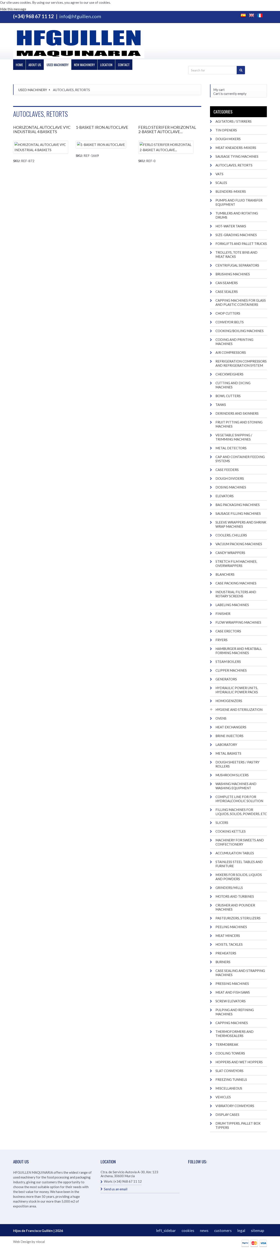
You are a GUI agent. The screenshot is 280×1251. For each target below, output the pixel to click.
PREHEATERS (225, 953)
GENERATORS (226, 679)
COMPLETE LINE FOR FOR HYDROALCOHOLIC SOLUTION (239, 799)
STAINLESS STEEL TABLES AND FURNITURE (239, 864)
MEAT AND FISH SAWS (232, 992)
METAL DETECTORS (231, 448)
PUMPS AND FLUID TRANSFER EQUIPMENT (238, 202)
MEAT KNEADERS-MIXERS (235, 148)
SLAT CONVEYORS (229, 1071)
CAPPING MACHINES (231, 1023)
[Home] (78, 43)
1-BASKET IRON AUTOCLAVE (102, 127)
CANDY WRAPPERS (230, 553)
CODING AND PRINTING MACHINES (234, 342)
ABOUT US (34, 64)
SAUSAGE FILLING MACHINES (238, 513)
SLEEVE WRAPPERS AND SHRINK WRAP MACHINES (240, 524)
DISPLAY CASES (227, 1115)
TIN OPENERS (226, 130)
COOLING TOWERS (230, 1053)
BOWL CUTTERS (228, 396)
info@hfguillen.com (80, 16)
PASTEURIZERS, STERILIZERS (238, 918)
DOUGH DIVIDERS (229, 478)
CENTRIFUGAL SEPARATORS (237, 265)
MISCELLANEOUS (228, 1088)
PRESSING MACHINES (232, 984)
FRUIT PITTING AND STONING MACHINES (238, 424)
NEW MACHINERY (84, 64)
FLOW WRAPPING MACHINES (238, 622)
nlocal (40, 1242)
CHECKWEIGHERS (229, 374)
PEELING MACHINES (231, 927)
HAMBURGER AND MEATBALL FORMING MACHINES (238, 651)
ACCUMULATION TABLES (234, 853)
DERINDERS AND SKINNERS (237, 413)
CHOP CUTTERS (227, 313)
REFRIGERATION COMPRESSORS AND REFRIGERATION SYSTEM (241, 363)
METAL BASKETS (228, 753)
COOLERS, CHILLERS (231, 535)
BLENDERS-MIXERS (230, 191)
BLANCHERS (224, 574)
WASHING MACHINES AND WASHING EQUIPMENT (235, 786)
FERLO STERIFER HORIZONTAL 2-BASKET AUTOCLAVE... (167, 129)
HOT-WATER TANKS (230, 226)
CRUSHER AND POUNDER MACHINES (235, 907)
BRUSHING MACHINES (232, 274)
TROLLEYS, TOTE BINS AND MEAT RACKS (236, 254)
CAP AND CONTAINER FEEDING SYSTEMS (240, 459)
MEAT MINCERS (227, 936)
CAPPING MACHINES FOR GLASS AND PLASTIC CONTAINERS (240, 302)
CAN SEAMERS (226, 283)
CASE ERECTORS (228, 631)
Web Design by (24, 1242)
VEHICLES (223, 1097)
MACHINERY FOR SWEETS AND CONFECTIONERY (239, 842)
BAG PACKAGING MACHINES (237, 505)
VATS (219, 174)
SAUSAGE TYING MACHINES (236, 156)
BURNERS (222, 962)
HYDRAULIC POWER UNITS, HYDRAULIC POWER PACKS (236, 690)
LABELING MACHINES (232, 605)
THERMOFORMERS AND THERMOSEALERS (234, 1034)
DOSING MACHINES (230, 487)
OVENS (220, 718)
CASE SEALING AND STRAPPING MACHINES (240, 973)
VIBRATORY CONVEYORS (234, 1106)
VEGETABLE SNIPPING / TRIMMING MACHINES (233, 437)
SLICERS (221, 823)
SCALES (221, 183)
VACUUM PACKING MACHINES (238, 544)
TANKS (220, 405)
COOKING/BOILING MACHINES (239, 331)
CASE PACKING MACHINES (235, 583)
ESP (243, 15)
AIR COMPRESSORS (230, 352)
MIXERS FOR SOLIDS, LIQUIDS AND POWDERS (238, 877)
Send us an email (115, 1189)
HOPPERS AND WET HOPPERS (239, 1062)
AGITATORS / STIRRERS (233, 121)
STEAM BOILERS (228, 662)
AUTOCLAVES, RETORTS (233, 165)
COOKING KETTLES (230, 831)
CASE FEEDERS (227, 470)
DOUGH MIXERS (228, 139)
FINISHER (222, 614)
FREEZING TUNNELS (231, 1079)
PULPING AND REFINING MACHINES (234, 1012)
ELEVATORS (224, 496)
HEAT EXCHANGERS (230, 727)
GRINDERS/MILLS (229, 888)
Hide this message (13, 9)
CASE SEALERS (226, 292)
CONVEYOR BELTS (229, 322)
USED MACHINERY (57, 64)
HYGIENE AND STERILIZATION (238, 709)
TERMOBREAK (226, 1044)
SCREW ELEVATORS (230, 1001)
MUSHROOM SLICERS (232, 775)
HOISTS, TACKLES (229, 944)
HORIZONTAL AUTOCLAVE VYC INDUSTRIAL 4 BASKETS (41, 129)
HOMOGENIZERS (228, 701)
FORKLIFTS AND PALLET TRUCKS (241, 244)
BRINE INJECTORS (229, 736)
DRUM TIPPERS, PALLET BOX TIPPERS (238, 1125)
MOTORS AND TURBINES (234, 896)
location (106, 64)
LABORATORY (226, 745)
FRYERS (221, 640)
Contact (124, 64)
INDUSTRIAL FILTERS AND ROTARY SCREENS (235, 594)
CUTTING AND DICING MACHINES (232, 385)
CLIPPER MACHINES (231, 670)
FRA (259, 15)
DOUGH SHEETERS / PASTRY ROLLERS (237, 764)
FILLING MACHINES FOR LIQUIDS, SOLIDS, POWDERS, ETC (241, 812)
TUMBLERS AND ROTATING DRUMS (236, 215)
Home (19, 64)
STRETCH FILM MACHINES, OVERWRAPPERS (236, 563)
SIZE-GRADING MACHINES (236, 235)
